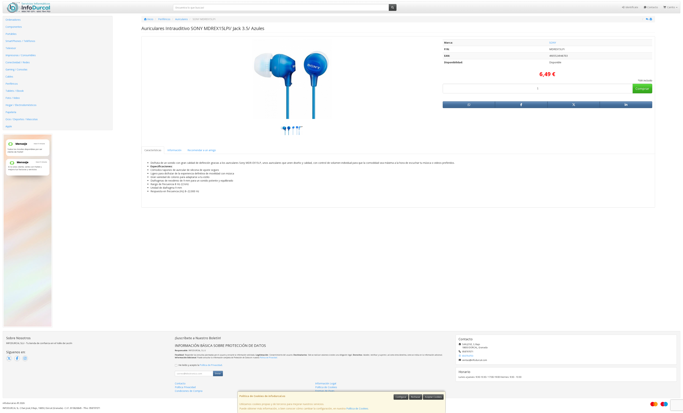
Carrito (671, 7)
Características (152, 150)
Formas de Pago (324, 391)
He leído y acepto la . (201, 365)
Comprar (642, 88)
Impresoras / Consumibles (21, 55)
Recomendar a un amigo (201, 150)
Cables (9, 76)
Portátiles (11, 34)
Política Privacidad (185, 387)
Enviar (218, 373)
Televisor (11, 48)
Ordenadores (13, 19)
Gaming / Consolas (16, 69)
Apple (9, 126)
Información (174, 150)
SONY (552, 42)
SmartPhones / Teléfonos (20, 41)
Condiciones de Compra (188, 391)
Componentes (14, 26)
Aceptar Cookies (433, 396)
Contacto (652, 7)
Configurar (401, 396)
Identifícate (631, 7)
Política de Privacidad (268, 357)
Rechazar (415, 396)
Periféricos (12, 83)
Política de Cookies (357, 408)
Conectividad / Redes (18, 62)
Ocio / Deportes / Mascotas (22, 119)
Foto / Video (13, 98)
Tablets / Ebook (15, 90)
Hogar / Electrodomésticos (21, 105)
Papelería (11, 112)
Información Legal (325, 383)
